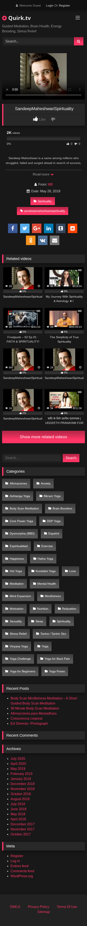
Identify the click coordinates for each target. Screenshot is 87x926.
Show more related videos (43, 437)
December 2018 (23, 784)
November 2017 (23, 829)
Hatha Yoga (45, 558)
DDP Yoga (54, 521)
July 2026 (18, 758)
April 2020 (18, 763)
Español (53, 533)
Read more (41, 174)
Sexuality (16, 621)
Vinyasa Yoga (19, 646)
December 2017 (23, 824)
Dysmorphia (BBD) (22, 533)
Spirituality (45, 201)
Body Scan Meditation (24, 508)
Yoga (45, 646)
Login (49, 5)
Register (64, 5)
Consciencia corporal (26, 718)
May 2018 (18, 814)
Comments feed (22, 871)
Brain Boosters (62, 508)
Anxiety (45, 483)
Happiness (17, 558)
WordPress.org (22, 876)
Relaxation (69, 608)
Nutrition (42, 608)
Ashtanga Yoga (20, 496)
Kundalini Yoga (46, 571)
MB (50, 184)
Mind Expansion (20, 596)
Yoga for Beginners (22, 671)
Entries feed (20, 866)
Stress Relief (18, 633)
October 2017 (21, 834)
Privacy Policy (38, 907)
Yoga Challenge (20, 658)
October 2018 (21, 794)
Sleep (39, 621)
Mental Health (46, 583)
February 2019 (22, 774)
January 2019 (21, 779)
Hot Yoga (16, 571)
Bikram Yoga (52, 496)
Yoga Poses (57, 671)
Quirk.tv (19, 18)
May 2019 (18, 768)
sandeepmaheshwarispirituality (44, 210)
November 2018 (23, 789)
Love (72, 571)
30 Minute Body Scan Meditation (35, 708)
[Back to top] (74, 913)
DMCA (15, 907)
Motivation (16, 608)
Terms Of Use (67, 907)
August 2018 (20, 799)
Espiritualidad (19, 546)
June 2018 (18, 809)
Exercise (47, 546)
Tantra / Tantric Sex (53, 633)
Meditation (17, 583)
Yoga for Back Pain (57, 658)
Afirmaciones (18, 483)
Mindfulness (53, 596)
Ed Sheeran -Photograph (29, 723)
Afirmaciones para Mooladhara (34, 713)
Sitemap (43, 912)
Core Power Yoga (21, 521)
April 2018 (18, 819)
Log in (15, 861)
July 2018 (18, 804)
